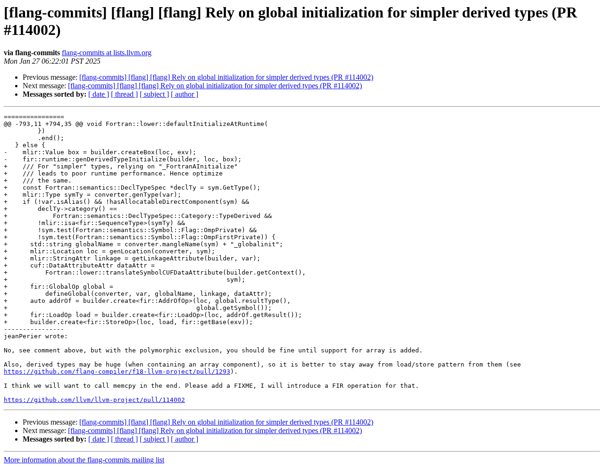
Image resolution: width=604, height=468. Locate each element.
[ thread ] (124, 94)
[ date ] (98, 94)
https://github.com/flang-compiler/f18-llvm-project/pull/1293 (117, 371)
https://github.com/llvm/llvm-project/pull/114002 (94, 399)
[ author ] (184, 94)
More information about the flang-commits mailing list (84, 460)
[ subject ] (154, 94)
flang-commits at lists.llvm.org (106, 53)
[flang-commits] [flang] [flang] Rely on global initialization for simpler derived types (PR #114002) (226, 77)
